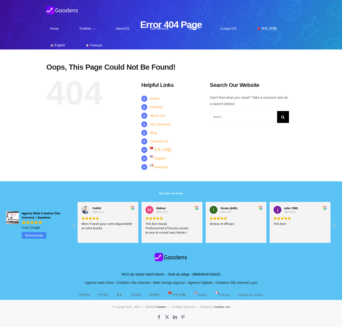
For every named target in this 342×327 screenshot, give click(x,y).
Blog (153, 133)
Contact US (159, 141)
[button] (334, 226)
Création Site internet (133, 283)
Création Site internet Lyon (236, 283)
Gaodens (161, 306)
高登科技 (84, 294)
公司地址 (135, 294)
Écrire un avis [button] (34, 235)
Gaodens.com (222, 306)
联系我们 (154, 294)
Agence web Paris (99, 283)
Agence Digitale (200, 283)
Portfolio (156, 107)
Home (154, 99)
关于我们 (103, 294)
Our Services (160, 124)
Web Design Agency (169, 283)
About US (157, 116)
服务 (119, 294)
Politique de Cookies (250, 294)
